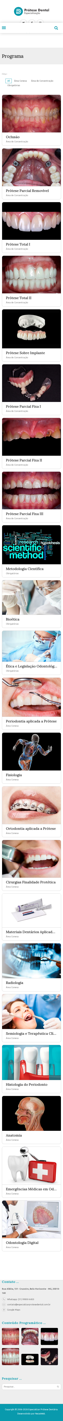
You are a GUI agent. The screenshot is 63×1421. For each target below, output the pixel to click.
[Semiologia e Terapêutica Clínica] (31, 1011)
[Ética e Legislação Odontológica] (31, 646)
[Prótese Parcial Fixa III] (31, 490)
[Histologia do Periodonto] (31, 1062)
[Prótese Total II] (31, 274)
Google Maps (13, 1310)
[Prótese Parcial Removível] (31, 167)
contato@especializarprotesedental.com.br (29, 1304)
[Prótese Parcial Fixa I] (31, 383)
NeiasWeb (40, 1413)
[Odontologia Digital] (31, 1219)
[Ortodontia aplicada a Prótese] (31, 805)
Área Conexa (20, 81)
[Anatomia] (31, 1113)
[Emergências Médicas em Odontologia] (31, 1165)
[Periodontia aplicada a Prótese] (31, 697)
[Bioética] (31, 597)
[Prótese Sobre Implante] (31, 328)
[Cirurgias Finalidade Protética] (31, 859)
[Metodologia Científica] (31, 544)
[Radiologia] (31, 960)
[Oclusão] (31, 113)
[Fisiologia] (31, 751)
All (8, 81)
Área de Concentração (42, 81)
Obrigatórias (13, 85)
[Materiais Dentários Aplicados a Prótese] (31, 910)
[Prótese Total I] (31, 221)
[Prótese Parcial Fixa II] (31, 437)
